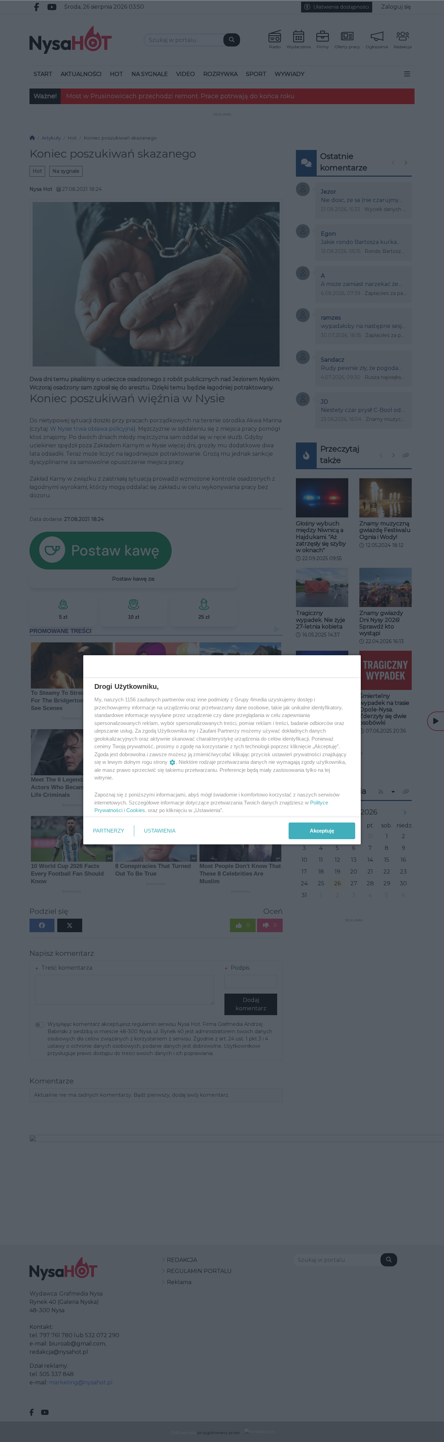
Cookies (135, 810)
